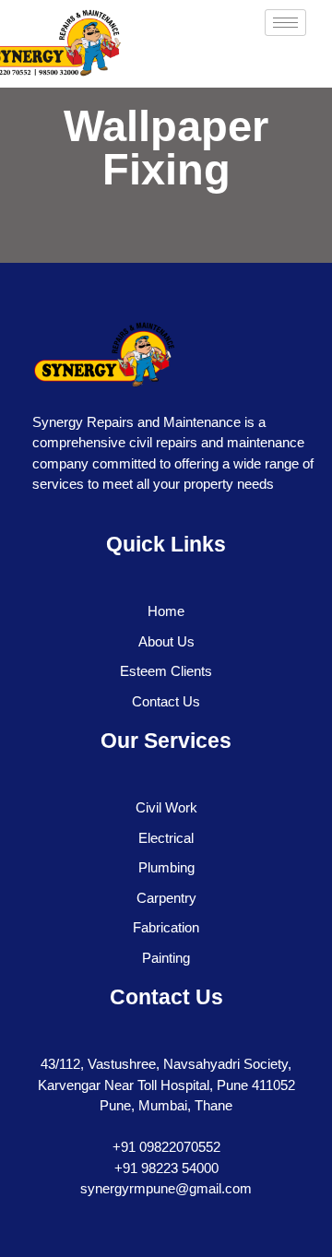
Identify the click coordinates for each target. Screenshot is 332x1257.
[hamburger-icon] (285, 22)
